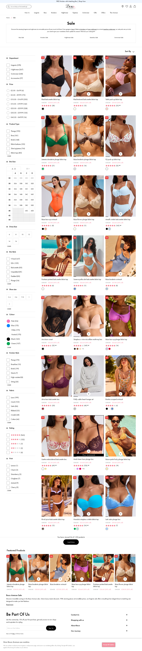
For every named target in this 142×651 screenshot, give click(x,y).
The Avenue (114, 13)
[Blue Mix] (74, 289)
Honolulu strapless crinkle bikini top (86, 519)
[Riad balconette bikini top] (56, 94)
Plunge (15, 280)
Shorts (14, 373)
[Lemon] (107, 468)
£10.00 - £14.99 (19, 99)
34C (26, 194)
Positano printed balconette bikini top (55, 279)
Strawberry (16, 474)
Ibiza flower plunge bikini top (83, 219)
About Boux (75, 625)
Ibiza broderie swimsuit (114, 279)
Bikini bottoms (18, 144)
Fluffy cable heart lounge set (83, 399)
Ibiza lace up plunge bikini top (116, 339)
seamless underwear (109, 29)
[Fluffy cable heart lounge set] (88, 394)
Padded (15, 276)
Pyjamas (75, 13)
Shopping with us (77, 620)
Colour (12, 314)
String (14, 382)
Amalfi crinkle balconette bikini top (118, 219)
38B (21, 205)
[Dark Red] (109, 349)
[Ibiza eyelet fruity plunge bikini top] (120, 454)
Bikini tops (16, 153)
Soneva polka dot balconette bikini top (87, 279)
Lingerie (36, 13)
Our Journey (76, 631)
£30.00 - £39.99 (19, 113)
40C (26, 211)
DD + (28, 169)
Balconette (16, 267)
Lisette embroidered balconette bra (54, 459)
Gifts (95, 13)
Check (14, 470)
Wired (15, 259)
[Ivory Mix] (107, 169)
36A (15, 200)
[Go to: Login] (131, 6)
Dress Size (13, 226)
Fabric (11, 390)
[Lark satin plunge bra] (120, 514)
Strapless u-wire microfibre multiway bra (87, 339)
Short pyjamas (18, 148)
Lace (15, 397)
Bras (45, 13)
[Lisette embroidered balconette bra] (56, 454)
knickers (83, 29)
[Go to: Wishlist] (127, 6)
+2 (83, 349)
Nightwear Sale (68, 37)
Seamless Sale (94, 37)
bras (73, 29)
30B (21, 183)
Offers (103, 13)
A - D (14, 169)
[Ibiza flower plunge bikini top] (88, 214)
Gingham (15, 478)
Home (8, 18)
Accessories (17, 78)
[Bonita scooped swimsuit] (120, 394)
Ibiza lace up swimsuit (49, 219)
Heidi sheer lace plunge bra (83, 459)
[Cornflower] (107, 529)
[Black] (43, 109)
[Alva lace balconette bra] (56, 394)
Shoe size (13, 289)
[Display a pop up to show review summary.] (120, 106)
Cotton (15, 419)
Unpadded (16, 272)
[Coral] (45, 229)
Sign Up (51, 628)
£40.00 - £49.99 (19, 117)
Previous (8, 570)
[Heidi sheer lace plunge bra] (88, 451)
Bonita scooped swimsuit (114, 399)
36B (21, 200)
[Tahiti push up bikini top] (120, 94)
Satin (14, 406)
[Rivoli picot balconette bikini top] (56, 514)
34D (32, 194)
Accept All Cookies (108, 644)
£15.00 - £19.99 (19, 104)
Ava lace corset (47, 339)
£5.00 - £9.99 (18, 95)
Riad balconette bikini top (51, 99)
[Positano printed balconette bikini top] (56, 274)
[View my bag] (135, 7)
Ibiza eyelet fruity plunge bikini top (118, 459)
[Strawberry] (80, 468)
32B (21, 189)
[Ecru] (74, 109)
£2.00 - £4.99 (17, 90)
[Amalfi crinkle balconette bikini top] (120, 214)
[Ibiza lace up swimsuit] (56, 214)
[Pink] (107, 109)
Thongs (15, 131)
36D (32, 200)
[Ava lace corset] (56, 334)
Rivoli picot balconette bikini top (53, 519)
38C (26, 205)
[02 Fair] (80, 349)
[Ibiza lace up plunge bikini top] (120, 334)
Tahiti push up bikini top (114, 99)
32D (32, 189)
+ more (9, 156)
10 (102, 456)
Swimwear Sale (118, 37)
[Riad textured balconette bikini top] (88, 94)
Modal (15, 415)
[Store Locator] (122, 7)
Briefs (15, 140)
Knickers (54, 13)
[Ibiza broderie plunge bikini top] (88, 154)
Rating (11, 428)
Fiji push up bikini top (113, 159)
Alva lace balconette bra (50, 399)
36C (26, 200)
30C (26, 183)
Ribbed (15, 410)
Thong (15, 360)
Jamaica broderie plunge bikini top (54, 159)
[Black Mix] (107, 408)
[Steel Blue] (107, 289)
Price (11, 84)
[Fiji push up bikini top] (120, 154)
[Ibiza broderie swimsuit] (120, 274)
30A (15, 183)
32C (26, 189)
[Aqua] (77, 529)
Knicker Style (14, 353)
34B (21, 194)
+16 (83, 469)
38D (32, 205)
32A (15, 189)
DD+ (15, 263)
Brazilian (16, 364)
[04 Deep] (77, 349)
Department (13, 58)
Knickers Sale (44, 37)
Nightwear (64, 13)
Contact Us (75, 615)
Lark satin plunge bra (113, 519)
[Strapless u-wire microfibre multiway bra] (88, 334)
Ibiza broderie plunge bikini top (84, 159)
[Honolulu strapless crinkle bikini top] (88, 514)
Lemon (14, 465)
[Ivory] (74, 468)
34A (15, 194)
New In (27, 13)
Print (11, 458)
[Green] (43, 169)
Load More (71, 542)
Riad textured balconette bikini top (85, 99)
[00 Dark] (74, 349)
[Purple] (107, 349)
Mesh (15, 402)
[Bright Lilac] (77, 468)
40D (32, 211)
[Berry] (43, 408)
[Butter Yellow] (45, 468)
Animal (14, 483)
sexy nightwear (92, 29)
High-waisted (17, 377)
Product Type (14, 124)
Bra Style (12, 252)
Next (133, 570)
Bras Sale (21, 37)
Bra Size (12, 161)
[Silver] (74, 169)
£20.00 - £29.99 (19, 108)
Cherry (14, 487)
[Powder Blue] (109, 229)
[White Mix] (43, 468)
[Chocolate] (43, 529)
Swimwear (85, 13)
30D (32, 183)
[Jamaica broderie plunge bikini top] (56, 154)
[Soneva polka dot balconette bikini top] (88, 274)
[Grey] (74, 408)
